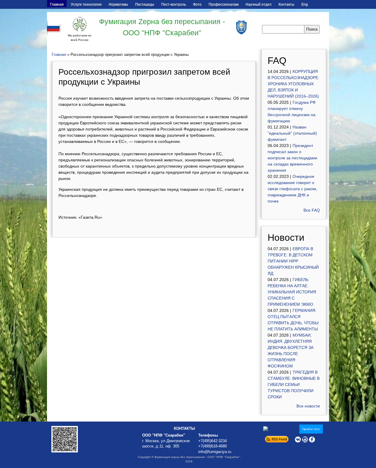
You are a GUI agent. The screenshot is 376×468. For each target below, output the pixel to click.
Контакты (286, 4)
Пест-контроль (173, 4)
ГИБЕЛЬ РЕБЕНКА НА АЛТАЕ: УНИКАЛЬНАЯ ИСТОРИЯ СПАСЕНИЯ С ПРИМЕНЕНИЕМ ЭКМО (292, 292)
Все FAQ (311, 210)
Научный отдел (258, 4)
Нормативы (118, 4)
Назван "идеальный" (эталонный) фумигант (292, 133)
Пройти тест (311, 429)
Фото (197, 4)
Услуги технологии (86, 4)
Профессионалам (224, 4)
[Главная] (80, 24)
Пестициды (144, 4)
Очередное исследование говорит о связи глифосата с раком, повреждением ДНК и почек (292, 188)
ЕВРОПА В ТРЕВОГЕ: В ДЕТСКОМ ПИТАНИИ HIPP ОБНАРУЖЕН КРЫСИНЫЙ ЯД (293, 261)
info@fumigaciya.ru (214, 452)
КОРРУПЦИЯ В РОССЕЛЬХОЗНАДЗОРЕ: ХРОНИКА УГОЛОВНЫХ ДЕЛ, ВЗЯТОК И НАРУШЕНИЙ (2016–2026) (293, 83)
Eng (304, 4)
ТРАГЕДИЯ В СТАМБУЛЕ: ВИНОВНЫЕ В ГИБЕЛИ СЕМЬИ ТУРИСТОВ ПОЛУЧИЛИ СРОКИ (294, 384)
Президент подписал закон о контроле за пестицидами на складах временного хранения (292, 158)
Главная (57, 4)
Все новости (308, 406)
